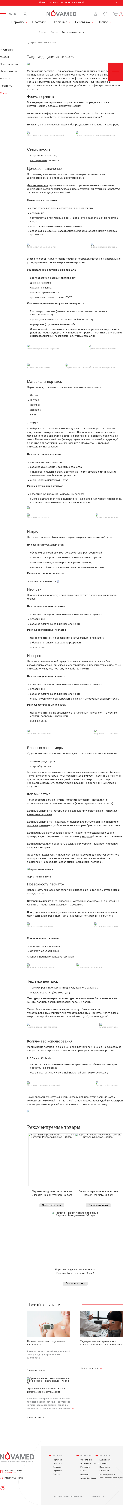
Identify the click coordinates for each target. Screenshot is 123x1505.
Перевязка (82, 22)
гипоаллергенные (37, 825)
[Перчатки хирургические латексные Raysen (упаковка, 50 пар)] (98, 1160)
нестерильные (38, 160)
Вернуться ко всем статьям (42, 43)
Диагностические (37, 185)
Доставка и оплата (89, 1464)
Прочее (103, 22)
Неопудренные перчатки (42, 912)
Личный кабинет (88, 1478)
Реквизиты (6, 86)
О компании (7, 50)
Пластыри (39, 22)
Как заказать (105, 1460)
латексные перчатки (39, 814)
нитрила (87, 836)
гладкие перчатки (40, 993)
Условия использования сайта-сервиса (111, 1478)
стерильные (37, 156)
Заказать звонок (11, 1473)
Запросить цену (51, 1205)
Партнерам (104, 1467)
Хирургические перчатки (42, 200)
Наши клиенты (8, 71)
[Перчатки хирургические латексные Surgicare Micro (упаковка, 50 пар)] (75, 1238)
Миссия (4, 57)
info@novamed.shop (13, 1478)
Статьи (3, 93)
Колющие (60, 22)
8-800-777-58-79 (13, 1470)
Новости (5, 79)
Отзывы (102, 1464)
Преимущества (9, 64)
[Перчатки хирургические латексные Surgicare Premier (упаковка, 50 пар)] (52, 1160)
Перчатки (17, 22)
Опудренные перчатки (40, 901)
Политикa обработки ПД (107, 1475)
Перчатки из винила (39, 877)
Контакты (104, 1471)
